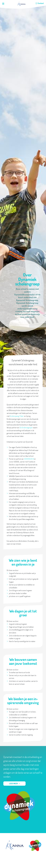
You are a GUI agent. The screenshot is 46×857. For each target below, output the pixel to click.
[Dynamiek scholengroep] (35, 845)
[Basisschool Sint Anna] (21, 4)
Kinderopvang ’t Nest (16, 416)
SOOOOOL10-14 (29, 459)
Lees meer (13, 783)
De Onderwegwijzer (26, 427)
